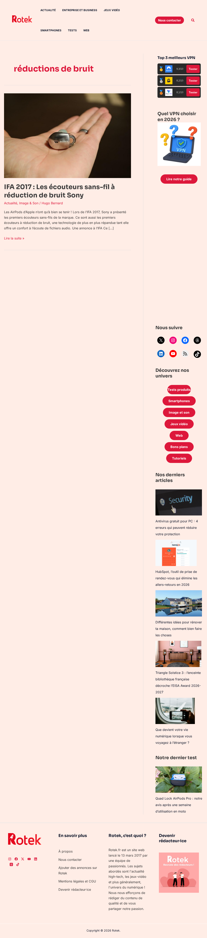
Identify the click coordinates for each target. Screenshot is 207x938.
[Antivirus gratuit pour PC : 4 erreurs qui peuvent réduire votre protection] (178, 502)
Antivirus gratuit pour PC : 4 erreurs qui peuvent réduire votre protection (176, 527)
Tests (72, 30)
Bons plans (179, 447)
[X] (161, 340)
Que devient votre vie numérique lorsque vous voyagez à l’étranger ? (173, 736)
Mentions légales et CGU (77, 881)
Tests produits (179, 390)
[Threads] (197, 340)
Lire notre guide (179, 179)
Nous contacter (70, 860)
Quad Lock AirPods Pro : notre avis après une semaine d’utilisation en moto (178, 804)
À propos (65, 851)
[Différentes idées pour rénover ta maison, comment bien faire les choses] (178, 603)
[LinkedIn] (161, 353)
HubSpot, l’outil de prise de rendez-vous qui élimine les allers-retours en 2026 (176, 578)
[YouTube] (173, 353)
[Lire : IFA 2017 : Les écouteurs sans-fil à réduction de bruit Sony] (67, 135)
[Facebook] (185, 340)
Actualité (48, 10)
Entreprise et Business (79, 10)
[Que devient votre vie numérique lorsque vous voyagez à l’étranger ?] (175, 711)
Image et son (179, 412)
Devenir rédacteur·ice (74, 889)
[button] (169, 20)
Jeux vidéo (112, 10)
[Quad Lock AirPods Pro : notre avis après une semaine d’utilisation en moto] (178, 779)
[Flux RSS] (185, 353)
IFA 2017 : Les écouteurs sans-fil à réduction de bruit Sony (59, 191)
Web (86, 30)
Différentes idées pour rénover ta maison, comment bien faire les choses (178, 628)
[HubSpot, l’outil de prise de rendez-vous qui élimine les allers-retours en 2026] (176, 553)
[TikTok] (197, 354)
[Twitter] (22, 859)
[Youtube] (29, 859)
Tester (193, 69)
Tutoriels (179, 458)
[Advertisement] (179, 255)
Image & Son (28, 203)
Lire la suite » (14, 238)
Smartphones (50, 30)
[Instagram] (173, 340)
